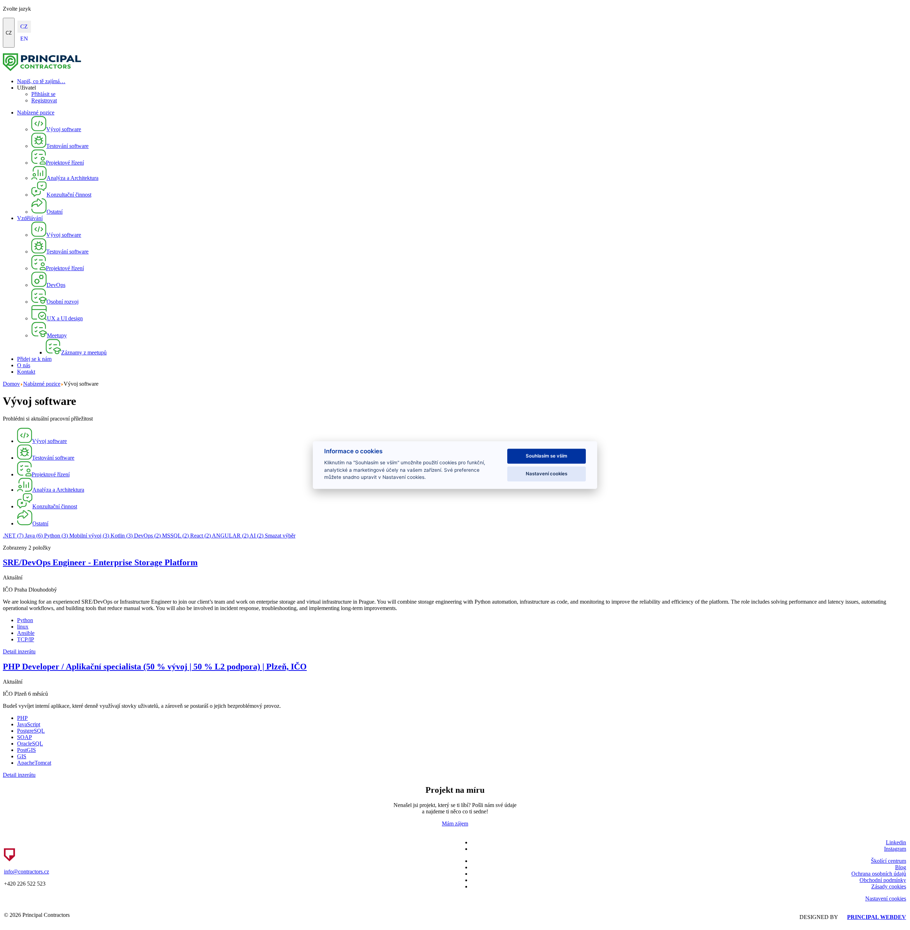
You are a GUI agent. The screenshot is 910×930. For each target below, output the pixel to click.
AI (256, 536)
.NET (13, 536)
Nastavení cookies (885, 899)
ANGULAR (230, 536)
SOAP (24, 737)
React (200, 536)
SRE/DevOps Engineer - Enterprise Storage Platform (100, 562)
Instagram (895, 849)
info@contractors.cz (26, 871)
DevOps (147, 536)
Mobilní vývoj (89, 536)
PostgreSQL (31, 731)
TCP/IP (25, 639)
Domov (11, 384)
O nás (23, 365)
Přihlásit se (43, 94)
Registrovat (44, 100)
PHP (22, 718)
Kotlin (122, 536)
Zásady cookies (888, 886)
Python (56, 536)
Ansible (25, 633)
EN (24, 39)
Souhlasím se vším (546, 456)
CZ (9, 33)
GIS (21, 756)
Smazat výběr (280, 536)
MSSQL (175, 536)
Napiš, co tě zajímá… (41, 81)
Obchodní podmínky (883, 880)
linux (22, 627)
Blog (900, 867)
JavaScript (28, 724)
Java (34, 536)
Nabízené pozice (35, 112)
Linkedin (896, 842)
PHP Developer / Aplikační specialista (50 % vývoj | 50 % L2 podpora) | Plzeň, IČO (155, 666)
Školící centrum (888, 861)
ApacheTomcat (34, 763)
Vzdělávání (30, 218)
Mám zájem (455, 824)
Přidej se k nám (34, 359)
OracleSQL (30, 744)
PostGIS (26, 750)
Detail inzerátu (19, 651)
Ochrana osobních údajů (878, 874)
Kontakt (26, 372)
